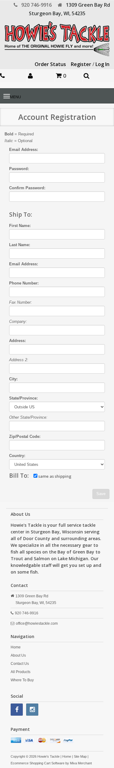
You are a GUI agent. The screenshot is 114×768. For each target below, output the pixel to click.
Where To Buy (22, 680)
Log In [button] (102, 64)
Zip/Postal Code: (24, 436)
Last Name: (19, 245)
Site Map (80, 756)
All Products (20, 672)
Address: (17, 340)
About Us (18, 655)
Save (100, 493)
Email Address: (23, 149)
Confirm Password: (27, 188)
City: (13, 379)
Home (16, 647)
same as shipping (54, 476)
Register (81, 64)
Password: (19, 168)
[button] (41, 75)
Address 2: (18, 360)
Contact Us (20, 664)
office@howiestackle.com (37, 623)
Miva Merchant (81, 763)
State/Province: (23, 398)
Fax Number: (20, 302)
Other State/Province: (28, 417)
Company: (18, 321)
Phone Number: (24, 283)
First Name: (20, 225)
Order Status (50, 64)
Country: (17, 455)
